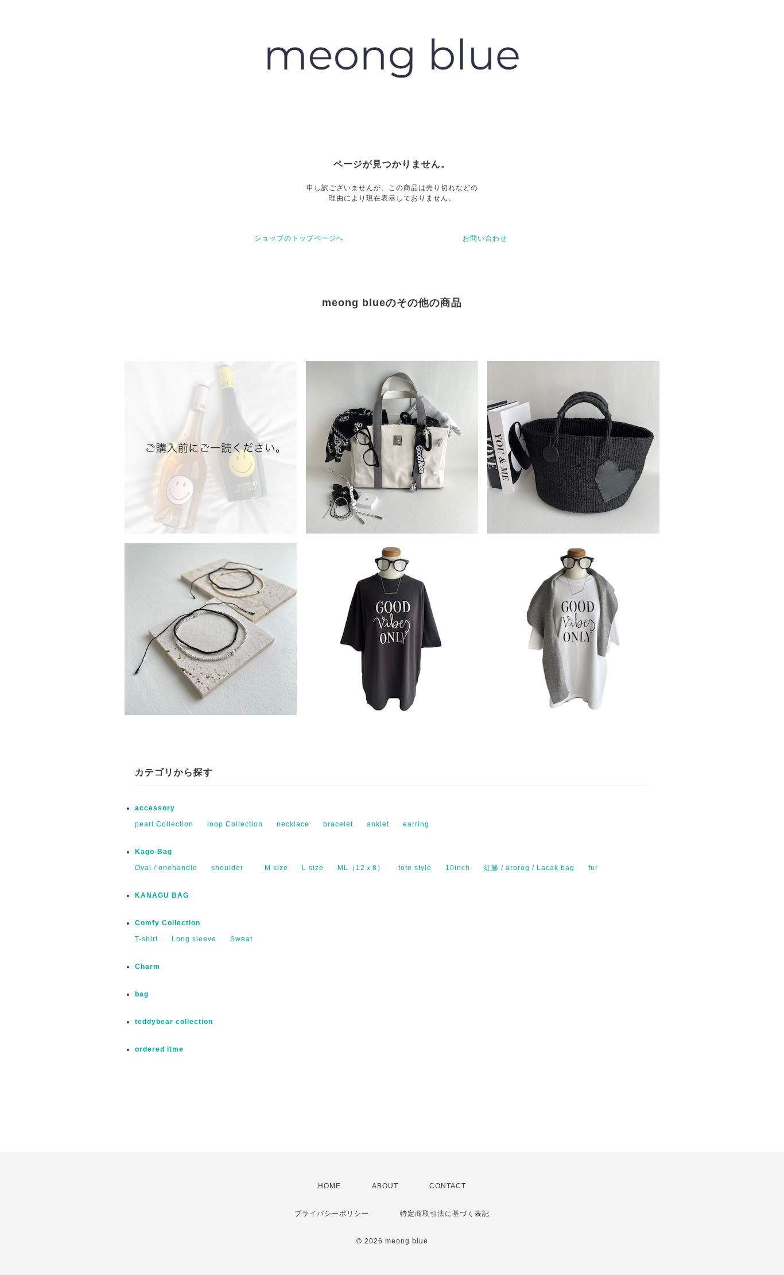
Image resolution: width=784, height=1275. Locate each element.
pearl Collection (164, 824)
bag (142, 994)
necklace (293, 824)
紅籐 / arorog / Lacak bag (529, 868)
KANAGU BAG (162, 895)
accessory (155, 808)
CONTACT (447, 1186)
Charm (147, 967)
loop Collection (235, 824)
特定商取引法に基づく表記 (445, 1214)
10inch (457, 868)
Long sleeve (194, 939)
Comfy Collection (167, 923)
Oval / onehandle (166, 868)
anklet (378, 824)
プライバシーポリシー (331, 1214)
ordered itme (159, 1049)
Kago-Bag (153, 852)
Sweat (241, 939)
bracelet (338, 824)
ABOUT (385, 1186)
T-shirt (146, 939)
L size (313, 868)
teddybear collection (174, 1022)
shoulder (231, 868)
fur (593, 868)
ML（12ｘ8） (361, 868)
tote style (415, 868)
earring (416, 824)
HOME (329, 1186)
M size (276, 868)
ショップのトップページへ (299, 238)
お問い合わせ (485, 238)
